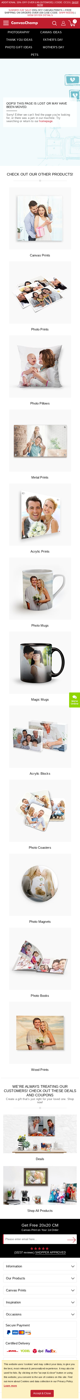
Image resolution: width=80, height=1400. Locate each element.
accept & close (42, 1393)
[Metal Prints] (40, 470)
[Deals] (40, 1152)
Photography (19, 32)
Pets (35, 54)
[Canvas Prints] (40, 248)
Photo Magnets (40, 921)
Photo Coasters (40, 847)
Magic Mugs (40, 699)
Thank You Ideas (19, 39)
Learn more (10, 1385)
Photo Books (40, 995)
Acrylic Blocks (40, 773)
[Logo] (24, 23)
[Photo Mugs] (40, 618)
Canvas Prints (40, 255)
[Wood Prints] (40, 1063)
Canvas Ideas (50, 32)
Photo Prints (40, 329)
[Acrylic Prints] (40, 544)
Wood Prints (40, 1069)
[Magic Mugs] (40, 692)
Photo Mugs (40, 625)
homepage (45, 121)
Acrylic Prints (40, 551)
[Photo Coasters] (40, 840)
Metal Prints (39, 477)
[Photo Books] (40, 989)
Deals (40, 1159)
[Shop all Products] (40, 1204)
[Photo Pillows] (40, 396)
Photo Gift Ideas (18, 47)
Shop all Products (40, 1210)
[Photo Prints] (40, 322)
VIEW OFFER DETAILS (40, 15)
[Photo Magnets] (40, 915)
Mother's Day (53, 47)
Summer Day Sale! (20, 10)
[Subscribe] (71, 1239)
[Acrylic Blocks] (40, 766)
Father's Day (53, 39)
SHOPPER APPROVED (50, 1252)
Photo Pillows (40, 403)
